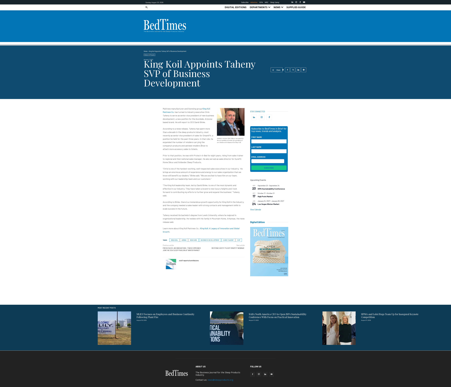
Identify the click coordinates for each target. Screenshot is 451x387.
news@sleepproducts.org (220, 379)
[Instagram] (296, 2)
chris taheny (228, 240)
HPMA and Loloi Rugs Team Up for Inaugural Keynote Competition (389, 315)
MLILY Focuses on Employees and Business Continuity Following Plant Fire (165, 315)
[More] (303, 69)
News (145, 51)
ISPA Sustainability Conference (271, 189)
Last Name (256, 147)
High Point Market (265, 196)
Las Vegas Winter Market (268, 204)
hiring (184, 240)
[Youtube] (304, 2)
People (152, 55)
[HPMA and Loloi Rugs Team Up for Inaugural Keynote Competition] (339, 328)
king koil (174, 240)
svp (238, 240)
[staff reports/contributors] (171, 264)
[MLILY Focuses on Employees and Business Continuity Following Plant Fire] (114, 328)
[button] (146, 7)
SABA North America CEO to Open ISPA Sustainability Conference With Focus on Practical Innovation (277, 315)
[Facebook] (300, 2)
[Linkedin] (292, 2)
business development (210, 240)
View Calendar (255, 209)
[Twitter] (292, 69)
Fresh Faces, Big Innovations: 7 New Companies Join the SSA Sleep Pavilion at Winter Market (182, 249)
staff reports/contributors (189, 260)
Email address (258, 157)
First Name (256, 137)
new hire (193, 240)
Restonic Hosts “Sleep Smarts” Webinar (228, 248)
